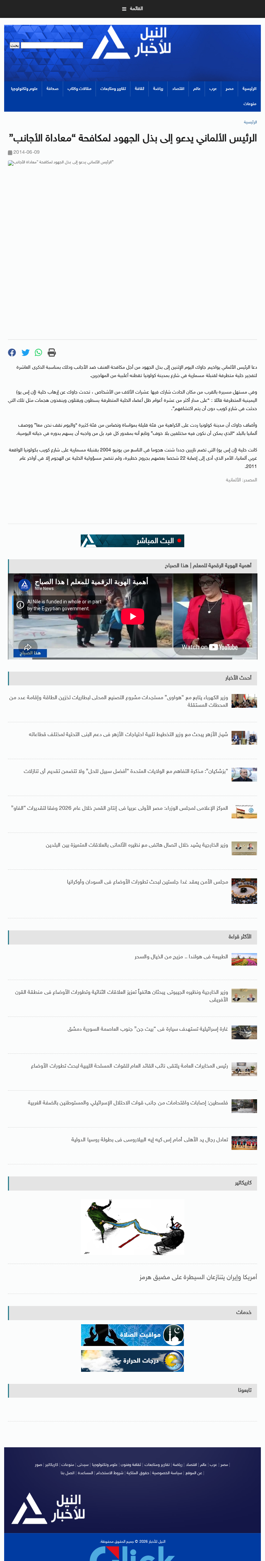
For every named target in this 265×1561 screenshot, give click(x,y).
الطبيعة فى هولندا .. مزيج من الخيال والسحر (181, 957)
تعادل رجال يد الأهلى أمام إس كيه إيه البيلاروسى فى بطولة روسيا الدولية (149, 1140)
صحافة (53, 88)
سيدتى (83, 1464)
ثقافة (139, 88)
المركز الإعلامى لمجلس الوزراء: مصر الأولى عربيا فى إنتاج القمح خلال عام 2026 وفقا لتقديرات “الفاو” (119, 808)
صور (38, 1464)
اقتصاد (178, 88)
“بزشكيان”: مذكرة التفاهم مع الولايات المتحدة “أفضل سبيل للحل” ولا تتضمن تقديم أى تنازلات (126, 771)
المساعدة (85, 1473)
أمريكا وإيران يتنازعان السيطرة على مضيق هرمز (198, 1278)
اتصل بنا (68, 1473)
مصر (230, 88)
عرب (213, 88)
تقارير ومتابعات (113, 88)
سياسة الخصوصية (167, 1473)
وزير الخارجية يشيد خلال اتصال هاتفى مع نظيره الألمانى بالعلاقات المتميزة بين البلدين (137, 845)
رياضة (158, 88)
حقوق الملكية (138, 1473)
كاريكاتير (243, 1183)
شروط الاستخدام (110, 1473)
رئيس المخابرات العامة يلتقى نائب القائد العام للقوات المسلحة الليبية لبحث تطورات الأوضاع (129, 1066)
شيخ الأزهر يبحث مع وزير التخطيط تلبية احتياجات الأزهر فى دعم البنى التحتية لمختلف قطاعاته (128, 735)
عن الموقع (194, 1473)
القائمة (136, 9)
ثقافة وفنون (131, 1464)
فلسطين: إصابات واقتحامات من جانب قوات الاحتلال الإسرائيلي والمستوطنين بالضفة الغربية (128, 1103)
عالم (196, 88)
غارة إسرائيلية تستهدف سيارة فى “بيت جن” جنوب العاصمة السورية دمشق (148, 1029)
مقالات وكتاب (79, 88)
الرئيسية (249, 88)
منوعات (250, 104)
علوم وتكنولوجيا (24, 88)
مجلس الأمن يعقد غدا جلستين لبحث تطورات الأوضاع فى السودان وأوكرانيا (147, 882)
